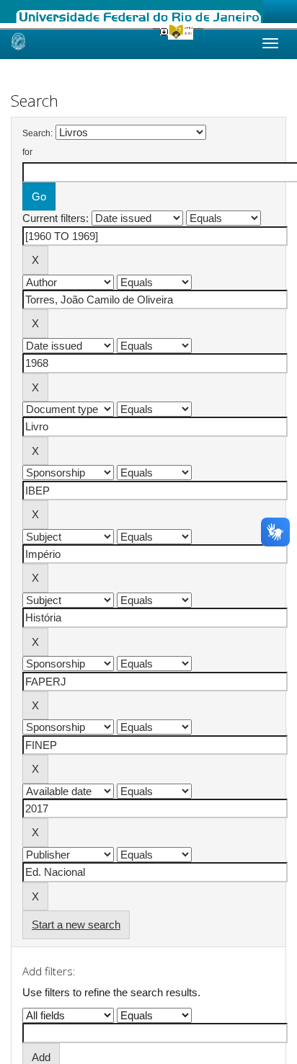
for (27, 152)
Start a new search (76, 924)
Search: (37, 133)
